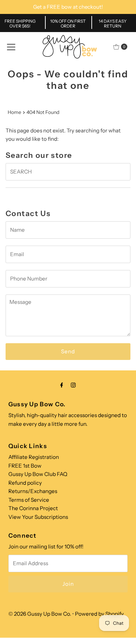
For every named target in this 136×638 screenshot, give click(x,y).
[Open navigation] (11, 46)
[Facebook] (61, 385)
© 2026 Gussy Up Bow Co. (39, 613)
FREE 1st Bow (24, 465)
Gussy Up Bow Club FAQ (37, 474)
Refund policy (25, 482)
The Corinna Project (33, 508)
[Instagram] (73, 385)
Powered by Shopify (99, 613)
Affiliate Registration (33, 457)
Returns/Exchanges (32, 491)
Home (14, 112)
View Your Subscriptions (38, 517)
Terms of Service (28, 500)
